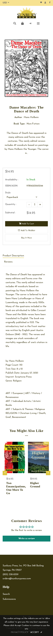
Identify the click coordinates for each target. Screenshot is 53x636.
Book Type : (20, 124)
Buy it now (26, 238)
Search (6, 594)
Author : (18, 117)
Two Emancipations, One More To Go (14, 488)
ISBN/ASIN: (11, 186)
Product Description (13, 256)
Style (8, 193)
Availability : (11, 180)
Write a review (26, 538)
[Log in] (30, 23)
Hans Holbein (16, 361)
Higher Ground (35, 484)
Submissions (9, 599)
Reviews (8, 262)
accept (36, 632)
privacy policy (19, 632)
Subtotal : (10, 213)
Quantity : (10, 204)
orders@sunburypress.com (17, 578)
